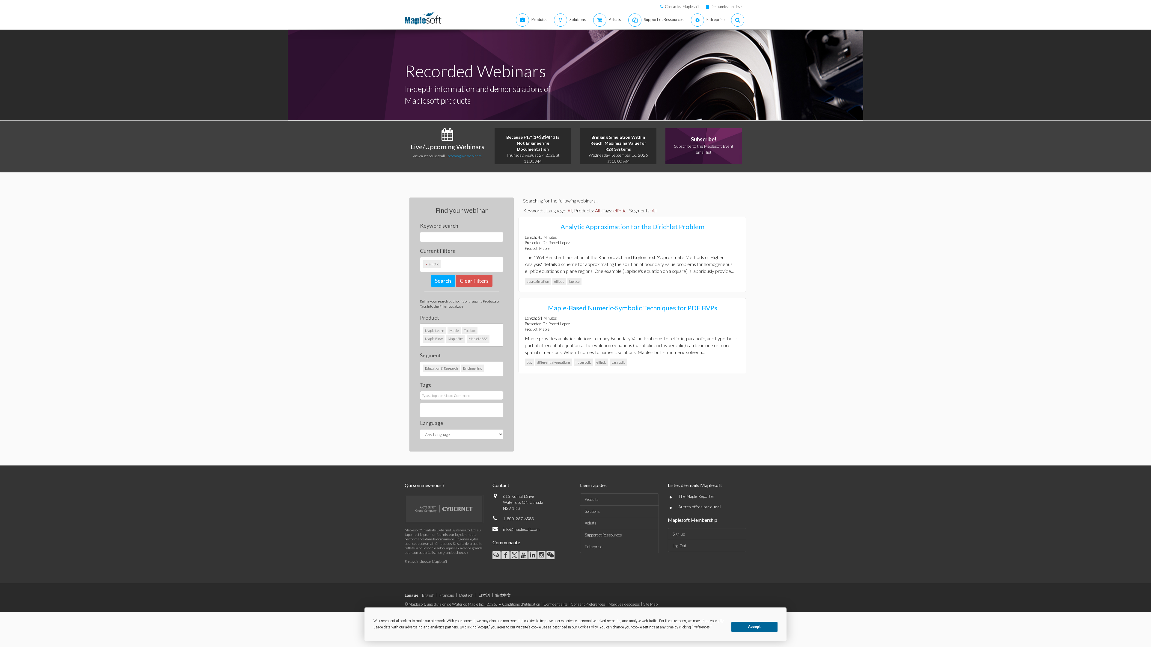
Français (446, 595)
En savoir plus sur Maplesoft (426, 561)
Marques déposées (624, 604)
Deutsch (466, 595)
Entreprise (593, 546)
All (569, 210)
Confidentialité (555, 604)
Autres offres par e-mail (699, 506)
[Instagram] (541, 555)
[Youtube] (523, 555)
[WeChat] (550, 555)
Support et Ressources (603, 535)
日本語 (484, 595)
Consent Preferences (588, 604)
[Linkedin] (532, 555)
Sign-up (679, 534)
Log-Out (679, 545)
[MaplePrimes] (496, 555)
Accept (754, 627)
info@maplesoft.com (521, 529)
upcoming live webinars (463, 156)
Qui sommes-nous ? (425, 485)
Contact (500, 485)
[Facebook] (505, 555)
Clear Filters (474, 280)
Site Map (650, 604)
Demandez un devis (727, 6)
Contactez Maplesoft (682, 6)
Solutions (592, 511)
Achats (590, 523)
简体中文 (503, 595)
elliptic (619, 210)
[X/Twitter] (514, 555)
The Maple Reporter (696, 496)
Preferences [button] (701, 627)
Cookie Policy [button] (588, 627)
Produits (592, 499)
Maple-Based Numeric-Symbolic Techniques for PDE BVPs (632, 308)
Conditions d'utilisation (521, 604)
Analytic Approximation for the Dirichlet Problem (632, 227)
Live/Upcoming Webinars (447, 147)
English (428, 595)
